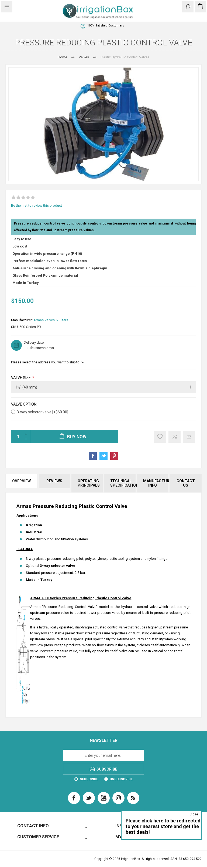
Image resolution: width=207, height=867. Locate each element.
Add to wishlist (160, 437)
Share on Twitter (103, 456)
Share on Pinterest (114, 456)
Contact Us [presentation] (186, 483)
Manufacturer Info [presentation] (155, 483)
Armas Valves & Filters (50, 320)
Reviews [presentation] (54, 481)
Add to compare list (174, 437)
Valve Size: (21, 378)
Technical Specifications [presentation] (122, 483)
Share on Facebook (93, 456)
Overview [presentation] (21, 481)
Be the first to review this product (36, 205)
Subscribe (89, 779)
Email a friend (189, 437)
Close (193, 814)
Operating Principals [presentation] (89, 483)
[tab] (21, 483)
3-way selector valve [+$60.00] (42, 412)
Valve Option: (24, 404)
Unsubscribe (121, 779)
